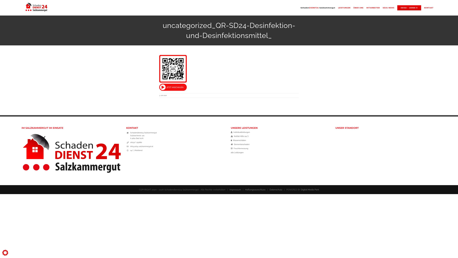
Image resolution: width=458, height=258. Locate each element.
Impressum (235, 189)
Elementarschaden (241, 144)
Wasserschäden (239, 140)
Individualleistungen (241, 132)
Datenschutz (276, 189)
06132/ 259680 (136, 142)
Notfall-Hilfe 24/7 (241, 136)
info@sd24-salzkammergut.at (141, 146)
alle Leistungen (237, 152)
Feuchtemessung (240, 148)
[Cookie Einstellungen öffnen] (5, 255)
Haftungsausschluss (255, 189)
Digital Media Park (310, 189)
